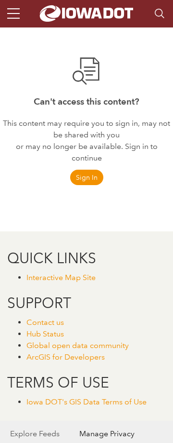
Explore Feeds (35, 433)
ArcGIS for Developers (65, 357)
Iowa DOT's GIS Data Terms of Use (86, 401)
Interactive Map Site (61, 277)
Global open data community (77, 345)
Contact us (45, 322)
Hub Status (45, 333)
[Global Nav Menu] (13, 13)
